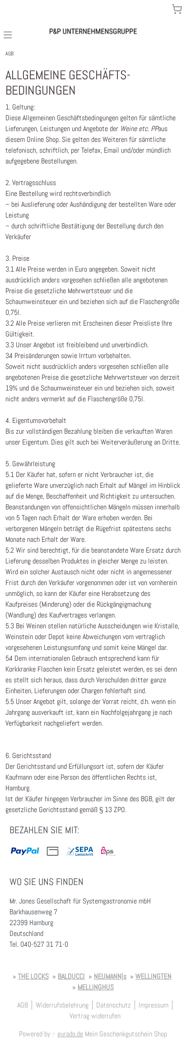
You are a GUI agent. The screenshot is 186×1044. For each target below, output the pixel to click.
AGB (22, 1005)
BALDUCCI (71, 976)
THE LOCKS (33, 976)
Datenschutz (113, 1005)
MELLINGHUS (96, 987)
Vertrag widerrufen (95, 1016)
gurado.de (70, 1034)
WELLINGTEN (153, 976)
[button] (7, 34)
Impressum (153, 1005)
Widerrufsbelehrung (62, 1005)
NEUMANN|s (110, 976)
